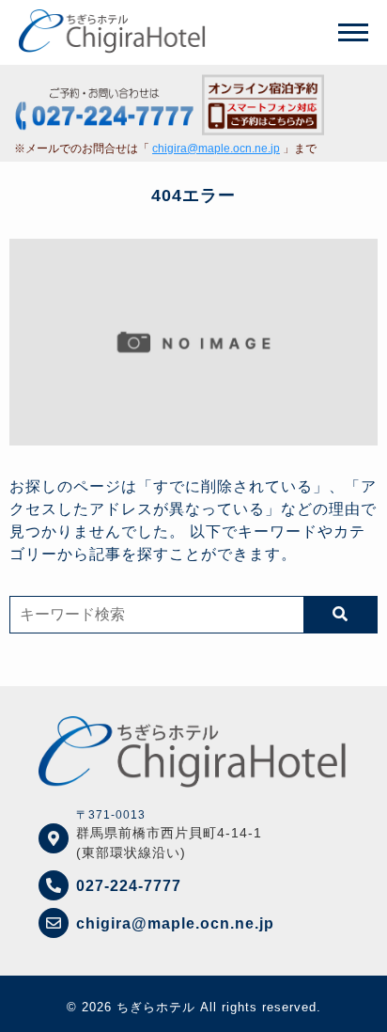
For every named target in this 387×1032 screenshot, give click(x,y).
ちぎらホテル (155, 1007)
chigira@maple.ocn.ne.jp (216, 148)
